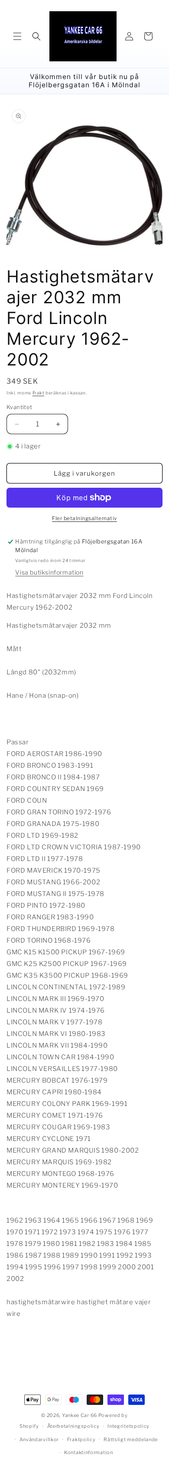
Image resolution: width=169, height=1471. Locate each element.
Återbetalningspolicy (73, 1426)
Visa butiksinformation (49, 572)
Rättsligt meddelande (131, 1439)
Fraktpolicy (81, 1439)
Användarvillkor (39, 1439)
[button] (17, 36)
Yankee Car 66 (79, 1415)
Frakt (38, 392)
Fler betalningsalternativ (84, 518)
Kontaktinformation (88, 1452)
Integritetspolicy (128, 1426)
